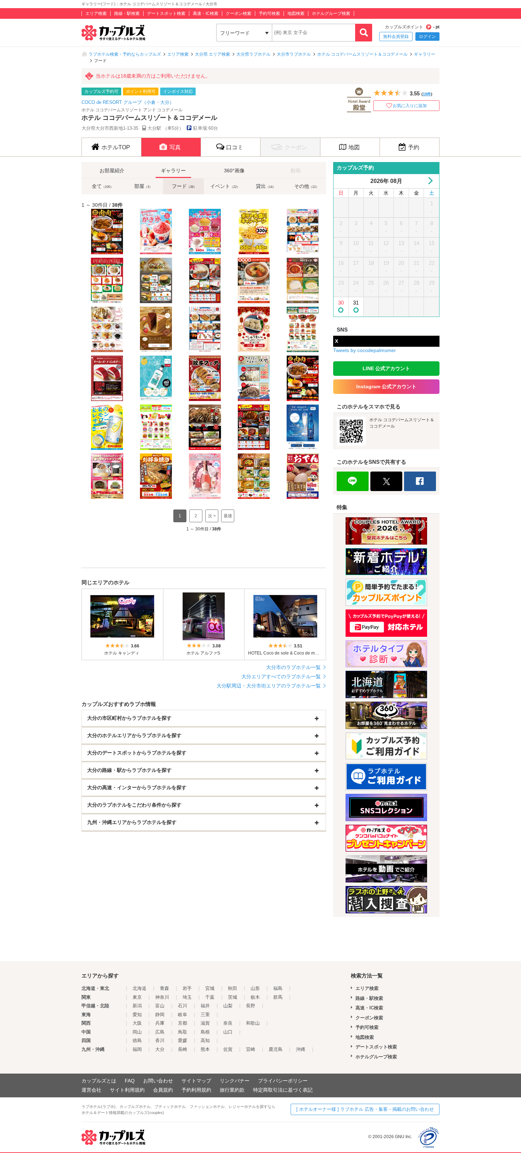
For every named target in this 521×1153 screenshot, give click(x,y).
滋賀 (205, 1023)
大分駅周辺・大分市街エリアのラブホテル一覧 (269, 686)
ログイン (427, 36)
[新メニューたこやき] (203, 427)
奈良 (228, 1023)
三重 (205, 1014)
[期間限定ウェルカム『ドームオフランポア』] (106, 378)
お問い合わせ (158, 1081)
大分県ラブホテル (253, 54)
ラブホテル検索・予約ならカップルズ (125, 54)
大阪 (137, 1023)
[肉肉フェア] (106, 231)
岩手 (187, 988)
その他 (306, 186)
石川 (182, 1005)
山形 (255, 988)
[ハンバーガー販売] (155, 280)
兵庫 (159, 1023)
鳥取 (182, 1032)
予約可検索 (269, 13)
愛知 (137, 1014)
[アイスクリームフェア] (203, 231)
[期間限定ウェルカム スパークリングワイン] (203, 476)
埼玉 (187, 997)
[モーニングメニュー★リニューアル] (301, 231)
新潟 (137, 1005)
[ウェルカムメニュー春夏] (155, 427)
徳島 (137, 1040)
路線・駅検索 (127, 13)
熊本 (205, 1049)
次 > (212, 515)
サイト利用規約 (127, 1090)
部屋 (143, 186)
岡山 (137, 1032)
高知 (205, 1040)
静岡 (159, 1014)
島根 (205, 1032)
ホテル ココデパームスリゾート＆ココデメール (362, 54)
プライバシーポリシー (283, 1081)
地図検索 (295, 13)
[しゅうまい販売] (252, 329)
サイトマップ (196, 1081)
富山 (159, 1005)
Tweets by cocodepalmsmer (364, 350)
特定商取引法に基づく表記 (283, 1090)
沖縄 (300, 1049)
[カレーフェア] (203, 280)
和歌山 (253, 1023)
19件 (427, 94)
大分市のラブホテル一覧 (293, 667)
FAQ (130, 1081)
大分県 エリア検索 (212, 54)
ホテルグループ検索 (331, 13)
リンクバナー (235, 1081)
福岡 (137, 1049)
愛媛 (182, 1040)
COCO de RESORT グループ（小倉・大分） (128, 102)
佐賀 (228, 1049)
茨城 (232, 997)
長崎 (182, 1049)
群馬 (277, 997)
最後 (228, 515)
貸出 (266, 186)
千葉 (209, 997)
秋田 (232, 988)
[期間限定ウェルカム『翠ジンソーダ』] (155, 378)
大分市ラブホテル (294, 54)
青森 (164, 988)
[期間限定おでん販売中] (301, 476)
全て (102, 186)
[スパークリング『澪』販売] (301, 427)
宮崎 (250, 1049)
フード (184, 186)
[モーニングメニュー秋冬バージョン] (203, 329)
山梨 (228, 1005)
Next (429, 180)
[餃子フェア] (203, 378)
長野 (250, 1005)
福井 (205, 1005)
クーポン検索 (238, 13)
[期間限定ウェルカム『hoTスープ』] (301, 280)
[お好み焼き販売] (155, 476)
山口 (228, 1032)
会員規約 (163, 1090)
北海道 (139, 988)
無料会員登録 (396, 36)
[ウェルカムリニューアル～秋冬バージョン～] (301, 329)
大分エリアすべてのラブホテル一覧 (281, 676)
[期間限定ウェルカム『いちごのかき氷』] (155, 231)
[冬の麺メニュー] (252, 476)
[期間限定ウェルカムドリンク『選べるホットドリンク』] (106, 476)
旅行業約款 (232, 1090)
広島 (159, 1032)
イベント (225, 186)
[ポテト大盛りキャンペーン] (252, 231)
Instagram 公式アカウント (386, 386)
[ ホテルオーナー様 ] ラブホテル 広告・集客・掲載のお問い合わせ (365, 1109)
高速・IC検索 (205, 13)
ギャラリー (424, 54)
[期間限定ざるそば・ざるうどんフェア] (252, 378)
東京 (137, 997)
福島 (277, 988)
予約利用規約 (196, 1090)
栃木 (255, 997)
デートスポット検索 (166, 13)
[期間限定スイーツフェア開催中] (106, 329)
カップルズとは (99, 1081)
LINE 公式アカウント (386, 368)
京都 (182, 1023)
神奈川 (162, 997)
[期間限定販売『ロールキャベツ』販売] (252, 280)
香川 (159, 1040)
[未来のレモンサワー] (106, 427)
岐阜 (182, 1014)
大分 (159, 1049)
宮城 (209, 988)
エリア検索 (96, 13)
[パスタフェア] (106, 280)
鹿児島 (275, 1049)
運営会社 (91, 1090)
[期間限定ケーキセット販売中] (155, 329)
